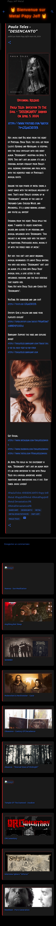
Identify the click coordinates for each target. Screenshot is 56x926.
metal (38, 510)
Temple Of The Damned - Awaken (20, 803)
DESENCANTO (26, 510)
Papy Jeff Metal (16, 1)
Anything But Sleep (13, 624)
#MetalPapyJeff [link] (40, 497)
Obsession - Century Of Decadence (20, 731)
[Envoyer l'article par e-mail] (24, 519)
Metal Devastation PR (18, 514)
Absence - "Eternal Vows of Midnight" (21, 767)
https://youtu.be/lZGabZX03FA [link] (22, 304)
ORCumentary (11, 838)
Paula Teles (14, 519)
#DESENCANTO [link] (30, 492)
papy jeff (35, 514)
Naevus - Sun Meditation (16, 588)
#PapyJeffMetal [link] (23, 497)
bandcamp (13, 510)
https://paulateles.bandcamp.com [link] (23, 352)
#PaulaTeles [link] (14, 492)
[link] (28, 449)
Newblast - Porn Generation (17, 910)
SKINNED (9, 660)
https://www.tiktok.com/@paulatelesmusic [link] (27, 453)
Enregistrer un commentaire (16, 544)
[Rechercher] (52, 11)
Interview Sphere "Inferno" (17, 874)
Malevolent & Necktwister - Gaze (19, 696)
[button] (9, 42)
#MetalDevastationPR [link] (19, 506)
